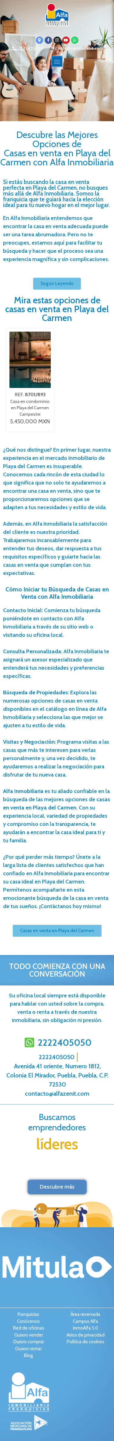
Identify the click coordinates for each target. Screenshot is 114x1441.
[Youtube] (66, 40)
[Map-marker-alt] (39, 40)
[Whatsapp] (74, 40)
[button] (57, 61)
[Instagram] (57, 40)
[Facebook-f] (48, 40)
